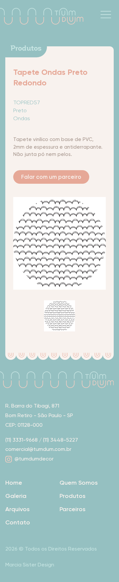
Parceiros (73, 509)
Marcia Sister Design (29, 564)
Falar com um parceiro (51, 176)
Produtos (73, 496)
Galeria (15, 496)
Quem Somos (79, 482)
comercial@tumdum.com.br (38, 449)
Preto (20, 110)
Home (13, 482)
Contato (17, 522)
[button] (105, 14)
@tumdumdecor (34, 459)
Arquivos (17, 509)
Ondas (21, 118)
